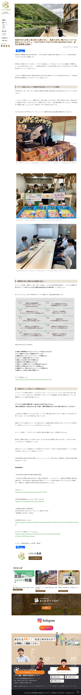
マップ (36, 678)
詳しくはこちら (57, 603)
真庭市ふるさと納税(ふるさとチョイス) (63, 686)
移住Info (4, 34)
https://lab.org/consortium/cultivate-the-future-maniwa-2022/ (30, 492)
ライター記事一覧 (35, 558)
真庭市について (5, 24)
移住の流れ (4, 33)
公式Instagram (57, 681)
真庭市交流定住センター (25, 686)
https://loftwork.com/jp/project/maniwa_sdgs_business (28, 501)
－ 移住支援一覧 (4, 38)
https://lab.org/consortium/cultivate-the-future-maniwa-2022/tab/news (32, 379)
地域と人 (4, 27)
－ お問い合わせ (4, 40)
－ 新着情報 (3, 20)
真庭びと (4, 26)
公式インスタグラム (46, 628)
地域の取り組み (17, 589)
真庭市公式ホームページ (42, 686)
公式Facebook (71, 677)
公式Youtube (56, 677)
